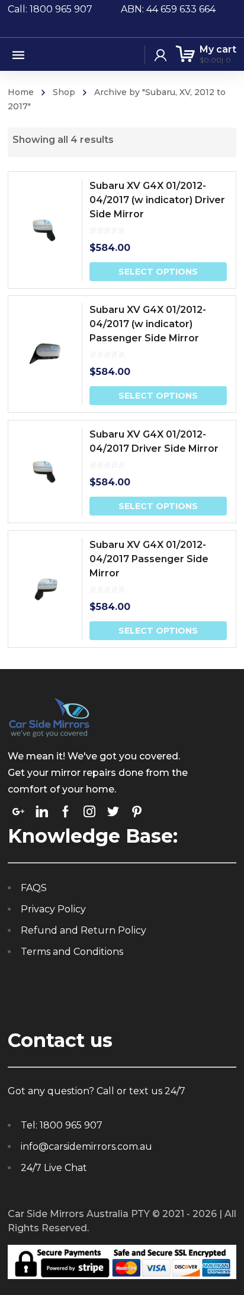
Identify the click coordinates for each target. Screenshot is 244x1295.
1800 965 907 (71, 1186)
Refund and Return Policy (83, 991)
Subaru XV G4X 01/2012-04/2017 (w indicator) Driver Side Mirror (157, 200)
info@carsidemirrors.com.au (86, 1207)
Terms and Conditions (72, 1012)
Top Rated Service (124, 823)
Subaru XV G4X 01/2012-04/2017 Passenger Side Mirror (148, 559)
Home (21, 92)
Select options (158, 271)
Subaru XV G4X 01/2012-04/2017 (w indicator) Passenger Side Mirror (147, 324)
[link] (18, 872)
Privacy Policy (53, 970)
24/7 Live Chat (54, 1228)
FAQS (34, 948)
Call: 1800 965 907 (64, 9)
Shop (64, 92)
